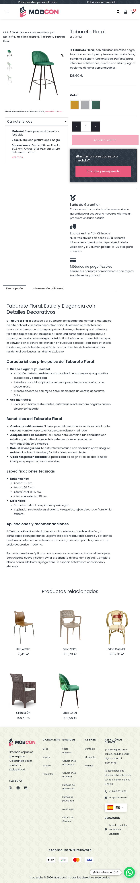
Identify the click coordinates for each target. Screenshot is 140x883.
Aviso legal (68, 809)
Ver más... (18, 157)
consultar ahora (53, 111)
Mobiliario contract (28, 36)
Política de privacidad (68, 799)
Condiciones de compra (69, 762)
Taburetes (47, 36)
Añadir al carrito (105, 140)
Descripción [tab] (14, 288)
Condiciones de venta (69, 775)
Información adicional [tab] (48, 288)
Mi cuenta (90, 757)
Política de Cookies (67, 819)
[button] (129, 872)
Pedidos (89, 765)
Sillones (47, 765)
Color (74, 95)
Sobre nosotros (67, 750)
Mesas (46, 757)
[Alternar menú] (7, 12)
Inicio (6, 32)
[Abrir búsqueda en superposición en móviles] (118, 12)
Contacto (90, 748)
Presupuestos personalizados (38, 2)
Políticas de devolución (68, 787)
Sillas (45, 748)
